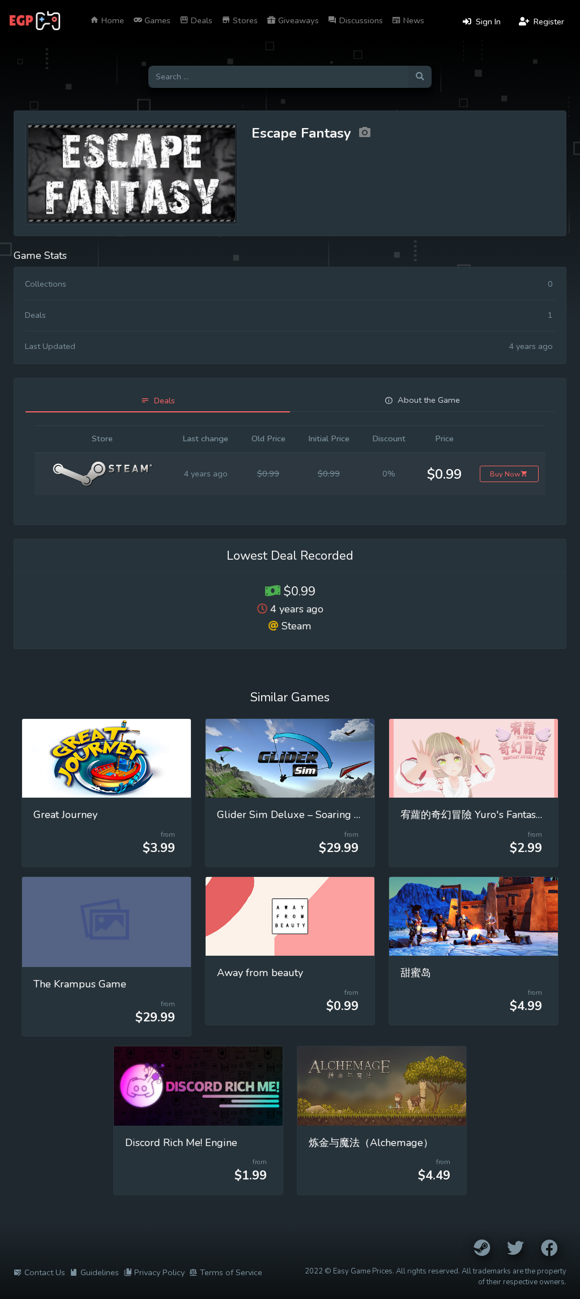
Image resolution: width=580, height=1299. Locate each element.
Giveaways (297, 20)
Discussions (360, 20)
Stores (244, 20)
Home (111, 20)
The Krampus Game (79, 984)
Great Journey (65, 814)
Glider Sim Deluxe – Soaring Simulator (308, 814)
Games (156, 20)
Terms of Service (231, 1272)
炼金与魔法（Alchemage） (371, 1142)
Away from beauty (260, 972)
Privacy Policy (159, 1272)
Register (547, 21)
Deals (200, 20)
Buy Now (505, 474)
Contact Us (44, 1272)
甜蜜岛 (415, 972)
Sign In (487, 21)
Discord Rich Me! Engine (181, 1142)
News (412, 20)
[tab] (157, 401)
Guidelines (99, 1272)
